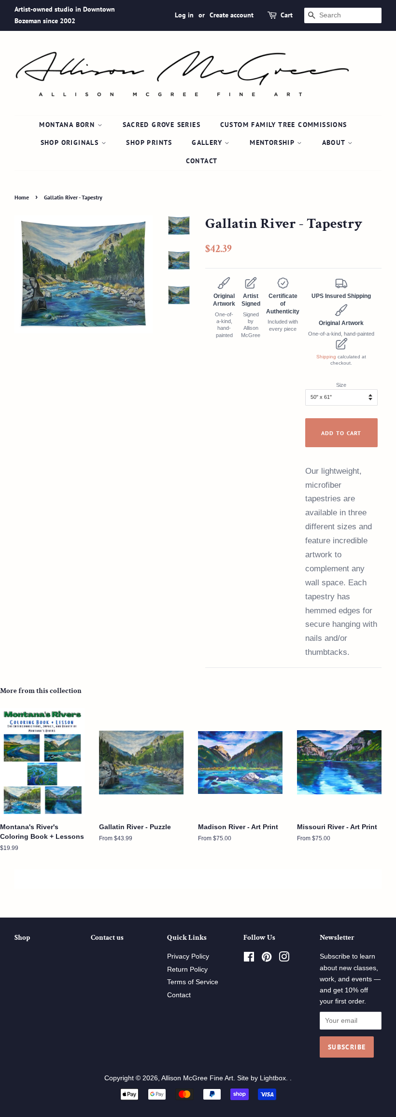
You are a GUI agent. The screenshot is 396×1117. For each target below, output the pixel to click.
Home (21, 197)
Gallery (208, 142)
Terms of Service (192, 982)
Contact (202, 160)
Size (341, 385)
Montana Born (68, 124)
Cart (287, 15)
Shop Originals (71, 142)
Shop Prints (149, 142)
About (335, 142)
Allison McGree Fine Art (197, 1078)
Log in (184, 15)
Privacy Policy (188, 956)
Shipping (326, 356)
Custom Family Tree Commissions (283, 124)
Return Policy (187, 969)
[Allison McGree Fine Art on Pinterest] (266, 958)
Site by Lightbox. (263, 1078)
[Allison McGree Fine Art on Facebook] (249, 958)
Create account (232, 15)
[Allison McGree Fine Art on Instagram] (284, 958)
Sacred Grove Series (162, 124)
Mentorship (273, 142)
